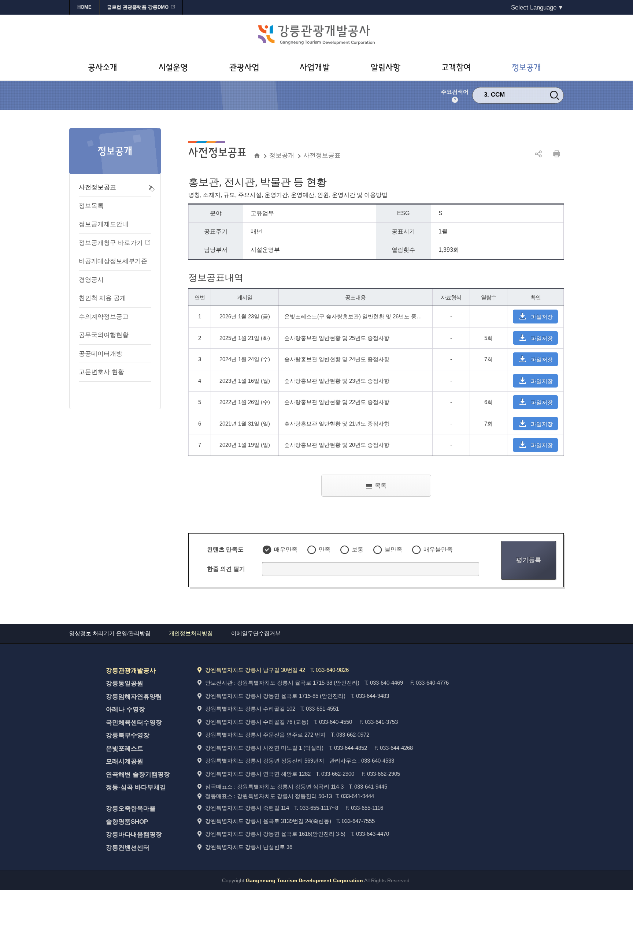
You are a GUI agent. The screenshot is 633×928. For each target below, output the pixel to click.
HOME (84, 7)
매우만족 (285, 549)
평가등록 (528, 560)
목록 (380, 485)
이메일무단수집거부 (256, 633)
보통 (357, 549)
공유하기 (538, 154)
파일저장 (542, 317)
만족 (324, 549)
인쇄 (556, 154)
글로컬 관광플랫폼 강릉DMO (138, 7)
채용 (497, 99)
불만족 (393, 549)
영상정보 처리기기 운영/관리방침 (110, 633)
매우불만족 (438, 549)
